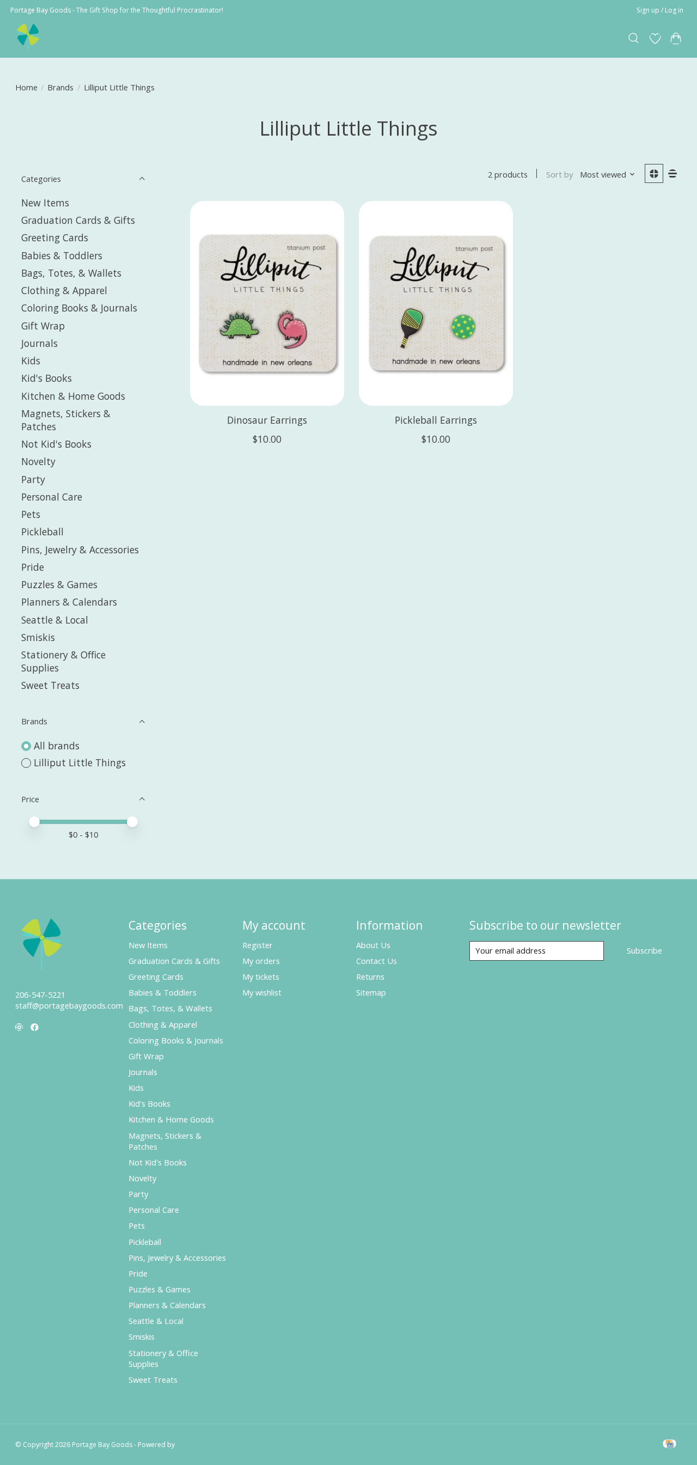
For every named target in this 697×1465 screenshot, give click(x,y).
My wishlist (262, 992)
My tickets (260, 976)
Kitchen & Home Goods (73, 395)
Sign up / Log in (660, 10)
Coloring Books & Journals (79, 307)
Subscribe (644, 950)
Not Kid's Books (56, 443)
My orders (261, 960)
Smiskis (38, 637)
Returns (370, 976)
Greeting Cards (54, 237)
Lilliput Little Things (80, 762)
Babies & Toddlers (61, 255)
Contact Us (376, 960)
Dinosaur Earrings (267, 419)
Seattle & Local (54, 619)
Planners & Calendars (69, 601)
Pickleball (42, 531)
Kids (30, 360)
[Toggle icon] (633, 38)
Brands (60, 87)
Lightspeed (193, 1444)
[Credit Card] (669, 1444)
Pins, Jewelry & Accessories (80, 549)
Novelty (38, 461)
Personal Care (51, 496)
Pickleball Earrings (436, 419)
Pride (32, 566)
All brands (57, 745)
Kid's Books (46, 377)
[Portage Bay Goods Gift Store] (28, 38)
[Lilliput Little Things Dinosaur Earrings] (267, 303)
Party (33, 479)
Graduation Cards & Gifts (78, 220)
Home (26, 87)
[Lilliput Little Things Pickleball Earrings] (436, 303)
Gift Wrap (43, 325)
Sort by (559, 174)
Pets (30, 514)
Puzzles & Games (59, 584)
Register (257, 944)
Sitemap (371, 992)
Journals (39, 343)
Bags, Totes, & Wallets (71, 272)
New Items (45, 202)
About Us (373, 944)
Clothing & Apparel (64, 290)
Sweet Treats (50, 685)
